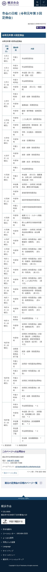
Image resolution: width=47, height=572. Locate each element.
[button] (37, 3)
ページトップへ (23, 498)
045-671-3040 (13, 461)
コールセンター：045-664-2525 (15, 533)
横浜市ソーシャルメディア (13, 559)
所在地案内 (7, 529)
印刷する (41, 27)
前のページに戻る (10, 473)
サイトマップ (8, 551)
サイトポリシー (9, 555)
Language (7, 546)
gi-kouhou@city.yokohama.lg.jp (27, 467)
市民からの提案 (9, 542)
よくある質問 (8, 538)
